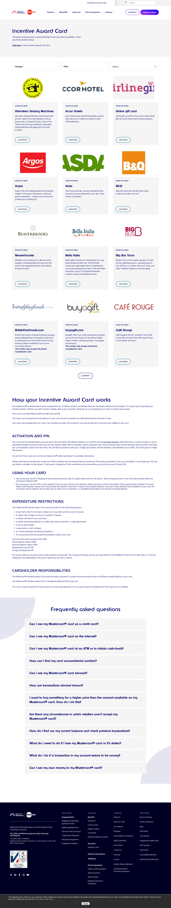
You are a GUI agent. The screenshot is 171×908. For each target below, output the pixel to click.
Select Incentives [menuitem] (94, 873)
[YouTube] (28, 875)
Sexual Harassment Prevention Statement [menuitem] (122, 870)
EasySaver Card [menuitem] (93, 847)
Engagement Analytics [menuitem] (70, 843)
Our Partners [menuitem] (118, 827)
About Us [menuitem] (117, 817)
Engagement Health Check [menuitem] (149, 841)
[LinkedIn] (15, 875)
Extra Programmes (92, 12)
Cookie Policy (48, 899)
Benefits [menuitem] (91, 817)
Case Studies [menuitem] (144, 836)
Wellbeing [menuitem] (92, 859)
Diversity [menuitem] (117, 855)
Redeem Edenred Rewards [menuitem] (149, 859)
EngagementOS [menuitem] (68, 817)
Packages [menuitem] (117, 831)
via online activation (111, 442)
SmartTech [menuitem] (92, 821)
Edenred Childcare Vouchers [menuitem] (98, 837)
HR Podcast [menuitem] (144, 831)
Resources (76, 12)
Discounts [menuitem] (92, 844)
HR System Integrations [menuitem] (70, 840)
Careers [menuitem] (116, 859)
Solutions (50, 12)
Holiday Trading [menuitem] (93, 829)
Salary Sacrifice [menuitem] (93, 877)
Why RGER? (63, 12)
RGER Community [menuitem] (120, 841)
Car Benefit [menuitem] (92, 833)
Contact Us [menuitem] (118, 850)
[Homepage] (23, 12)
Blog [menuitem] (141, 827)
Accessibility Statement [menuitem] (148, 855)
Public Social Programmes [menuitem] (97, 869)
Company (108, 12)
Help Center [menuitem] (144, 850)
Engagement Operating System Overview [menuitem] (70, 822)
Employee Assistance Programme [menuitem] (95, 882)
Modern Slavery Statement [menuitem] (123, 864)
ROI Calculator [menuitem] (145, 845)
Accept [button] (85, 903)
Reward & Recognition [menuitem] (96, 854)
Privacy (37, 899)
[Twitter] (11, 875)
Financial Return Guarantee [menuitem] (123, 836)
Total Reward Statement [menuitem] (70, 836)
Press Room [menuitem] (118, 845)
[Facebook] (19, 875)
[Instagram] (23, 875)
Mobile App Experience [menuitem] (70, 828)
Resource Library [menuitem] (146, 817)
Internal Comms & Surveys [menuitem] (71, 831)
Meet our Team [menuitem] (119, 822)
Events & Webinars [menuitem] (146, 822)
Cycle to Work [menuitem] (93, 825)
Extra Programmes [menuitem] (95, 865)
